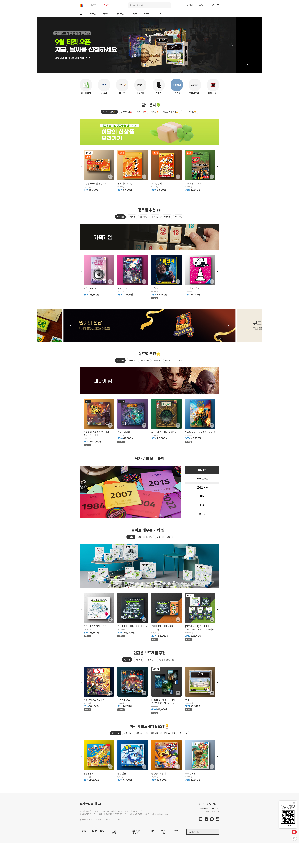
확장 (140, 537)
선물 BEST (140, 733)
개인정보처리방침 (97, 831)
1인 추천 (127, 659)
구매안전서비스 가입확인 (134, 832)
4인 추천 (150, 659)
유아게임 (156, 360)
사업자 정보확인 (115, 832)
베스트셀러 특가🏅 (170, 111)
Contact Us (177, 832)
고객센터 (202, 5)
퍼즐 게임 (127, 733)
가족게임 (120, 216)
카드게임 (178, 216)
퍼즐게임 (131, 360)
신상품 (93, 13)
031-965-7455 (136, 814)
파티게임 (131, 216)
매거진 (93, 5)
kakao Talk (200, 819)
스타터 (131, 537)
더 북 (159, 537)
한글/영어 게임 (169, 733)
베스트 (106, 13)
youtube (212, 819)
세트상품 (120, 13)
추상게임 (166, 216)
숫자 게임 (183, 733)
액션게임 (168, 360)
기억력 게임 (154, 733)
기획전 (134, 13)
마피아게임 (144, 360)
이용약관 (83, 831)
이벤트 (147, 13)
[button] (67, 45)
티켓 (159, 13)
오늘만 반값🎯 (126, 111)
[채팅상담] (294, 832)
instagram (206, 819)
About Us (163, 832)
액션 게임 (115, 733)
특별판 (179, 360)
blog (217, 819)
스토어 (106, 5)
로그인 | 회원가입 (191, 5)
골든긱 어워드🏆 (189, 111)
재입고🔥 (154, 111)
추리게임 (155, 216)
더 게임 (149, 537)
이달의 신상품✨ (109, 111)
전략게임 (143, 216)
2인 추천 (138, 659)
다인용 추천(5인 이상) (166, 659)
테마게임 (120, 360)
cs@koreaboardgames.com (162, 814)
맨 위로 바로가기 (294, 838)
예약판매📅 (141, 111)
